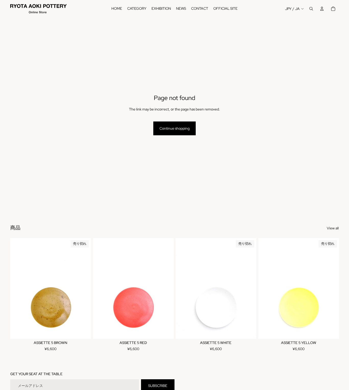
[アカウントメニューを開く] (322, 8)
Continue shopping (174, 128)
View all (333, 228)
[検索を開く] (311, 8)
